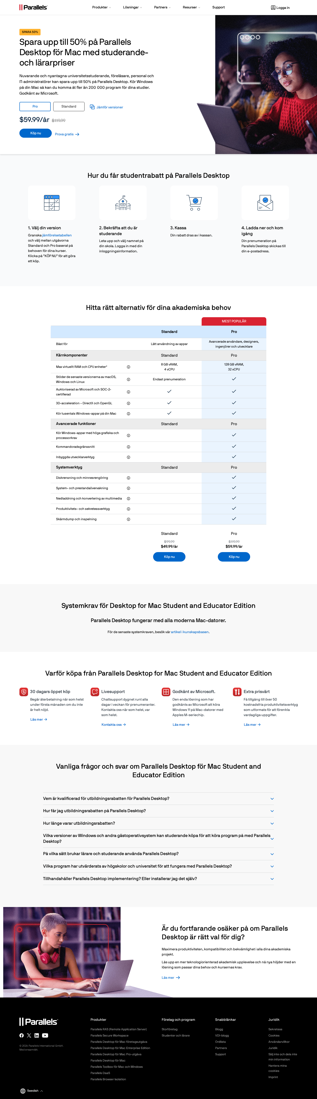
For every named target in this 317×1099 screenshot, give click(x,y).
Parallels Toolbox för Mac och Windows (117, 1066)
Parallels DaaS (100, 1073)
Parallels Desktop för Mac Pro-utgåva (116, 1054)
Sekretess (275, 1029)
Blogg (219, 1029)
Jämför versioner (110, 107)
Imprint (273, 1077)
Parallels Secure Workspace (110, 1035)
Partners (221, 1048)
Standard (68, 106)
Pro (35, 106)
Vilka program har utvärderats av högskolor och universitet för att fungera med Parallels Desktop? (137, 866)
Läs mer (168, 977)
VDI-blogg (222, 1035)
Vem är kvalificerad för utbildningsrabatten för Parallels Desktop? (106, 798)
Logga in (283, 7)
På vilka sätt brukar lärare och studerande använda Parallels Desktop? (111, 854)
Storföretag (169, 1029)
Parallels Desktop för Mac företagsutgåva (119, 1041)
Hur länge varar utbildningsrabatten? (79, 823)
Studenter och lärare (176, 1035)
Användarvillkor (279, 1041)
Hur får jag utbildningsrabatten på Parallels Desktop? (94, 811)
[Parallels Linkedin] (37, 1035)
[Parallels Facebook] (21, 1035)
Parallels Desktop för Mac (108, 1060)
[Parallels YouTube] (45, 1035)
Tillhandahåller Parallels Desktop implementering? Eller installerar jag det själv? (120, 879)
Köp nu (35, 133)
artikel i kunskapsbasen (190, 632)
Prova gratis (64, 134)
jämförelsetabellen (57, 235)
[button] (102, 8)
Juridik (273, 1048)
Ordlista (220, 1041)
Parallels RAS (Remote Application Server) (119, 1029)
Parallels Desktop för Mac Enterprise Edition (120, 1048)
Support (220, 1054)
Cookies (273, 1035)
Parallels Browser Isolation (108, 1079)
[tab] (35, 106)
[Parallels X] (29, 1035)
